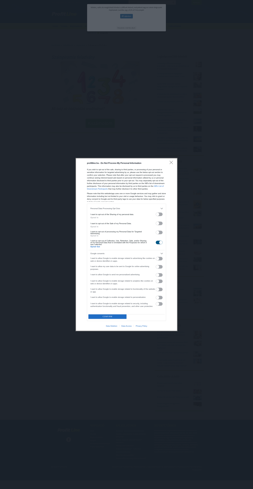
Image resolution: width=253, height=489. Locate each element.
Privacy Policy (141, 326)
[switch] (159, 214)
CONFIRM (107, 317)
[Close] (172, 163)
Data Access (126, 326)
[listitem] (126, 208)
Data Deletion (111, 326)
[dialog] (126, 244)
